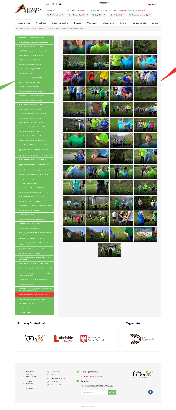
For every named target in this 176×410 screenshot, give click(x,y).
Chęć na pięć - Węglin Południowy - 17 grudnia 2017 (35, 155)
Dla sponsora (108, 23)
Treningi (77, 23)
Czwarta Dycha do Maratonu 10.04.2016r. (32, 219)
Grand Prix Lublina (60, 23)
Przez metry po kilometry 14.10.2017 (30, 109)
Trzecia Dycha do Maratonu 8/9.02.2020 (31, 37)
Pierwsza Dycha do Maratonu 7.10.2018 (31, 122)
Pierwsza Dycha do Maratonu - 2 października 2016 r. (35, 205)
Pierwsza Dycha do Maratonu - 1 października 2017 (35, 170)
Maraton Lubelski (55, 15)
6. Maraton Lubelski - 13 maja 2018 (30, 136)
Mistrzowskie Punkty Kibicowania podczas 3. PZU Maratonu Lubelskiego (34, 274)
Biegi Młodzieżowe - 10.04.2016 (29, 223)
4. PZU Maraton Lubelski (26, 214)
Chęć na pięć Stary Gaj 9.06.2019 (29, 69)
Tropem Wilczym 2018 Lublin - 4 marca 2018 (33, 145)
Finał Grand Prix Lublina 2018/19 (29, 60)
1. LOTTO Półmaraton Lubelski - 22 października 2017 (34, 164)
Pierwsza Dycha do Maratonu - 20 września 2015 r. (35, 263)
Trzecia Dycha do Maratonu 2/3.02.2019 (31, 95)
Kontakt (154, 23)
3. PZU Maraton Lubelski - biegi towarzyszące (33, 279)
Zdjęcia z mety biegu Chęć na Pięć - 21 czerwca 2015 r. (35, 268)
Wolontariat (92, 23)
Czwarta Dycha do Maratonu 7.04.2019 (31, 91)
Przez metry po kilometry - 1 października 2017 (33, 174)
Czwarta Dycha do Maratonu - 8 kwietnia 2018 (33, 140)
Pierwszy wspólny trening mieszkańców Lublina (33, 294)
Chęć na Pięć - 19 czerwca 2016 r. (29, 210)
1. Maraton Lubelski (25, 312)
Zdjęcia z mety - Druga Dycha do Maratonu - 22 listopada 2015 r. (33, 243)
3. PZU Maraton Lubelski (26, 284)
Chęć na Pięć (118, 15)
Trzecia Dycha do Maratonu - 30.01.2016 (32, 238)
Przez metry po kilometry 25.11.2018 (30, 100)
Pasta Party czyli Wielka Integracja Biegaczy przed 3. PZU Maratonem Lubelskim (35, 289)
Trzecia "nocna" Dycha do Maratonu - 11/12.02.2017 (35, 192)
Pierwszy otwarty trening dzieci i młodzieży (32, 179)
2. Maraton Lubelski (25, 308)
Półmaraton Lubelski (78, 15)
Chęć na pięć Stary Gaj (26, 73)
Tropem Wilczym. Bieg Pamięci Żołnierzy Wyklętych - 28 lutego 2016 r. (35, 233)
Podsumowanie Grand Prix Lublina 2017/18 (32, 127)
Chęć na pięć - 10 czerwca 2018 (29, 131)
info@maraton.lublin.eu (94, 376)
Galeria (123, 23)
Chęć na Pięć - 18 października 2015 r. (31, 253)
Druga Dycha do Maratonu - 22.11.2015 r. (32, 249)
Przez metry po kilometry (140, 15)
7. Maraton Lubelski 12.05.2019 (29, 86)
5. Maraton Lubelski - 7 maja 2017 (29, 183)
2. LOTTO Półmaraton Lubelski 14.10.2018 (32, 113)
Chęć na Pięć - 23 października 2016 (30, 201)
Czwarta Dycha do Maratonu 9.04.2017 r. (32, 188)
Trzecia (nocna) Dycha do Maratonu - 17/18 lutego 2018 (34, 150)
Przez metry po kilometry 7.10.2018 (30, 118)
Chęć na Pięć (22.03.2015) (27, 303)
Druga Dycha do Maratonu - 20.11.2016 (31, 196)
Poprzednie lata (139, 23)
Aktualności (41, 23)
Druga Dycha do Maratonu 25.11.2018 (31, 104)
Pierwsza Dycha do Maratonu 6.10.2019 (31, 55)
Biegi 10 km (98, 15)
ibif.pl (93, 406)
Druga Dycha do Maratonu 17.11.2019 (31, 46)
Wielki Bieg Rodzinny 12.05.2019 (29, 82)
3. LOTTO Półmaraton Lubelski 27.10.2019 (32, 51)
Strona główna (24, 23)
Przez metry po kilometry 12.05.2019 (30, 78)
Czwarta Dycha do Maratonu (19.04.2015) (32, 299)
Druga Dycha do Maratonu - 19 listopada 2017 (33, 159)
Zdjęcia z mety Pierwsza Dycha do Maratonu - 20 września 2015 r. (34, 258)
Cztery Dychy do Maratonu (58, 378)
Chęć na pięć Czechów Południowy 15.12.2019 (34, 42)
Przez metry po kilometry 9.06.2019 (30, 64)
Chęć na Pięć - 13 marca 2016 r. (29, 228)
